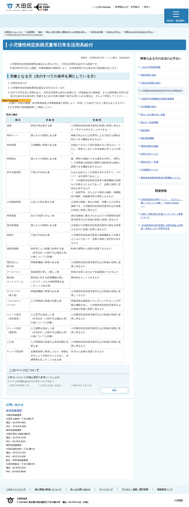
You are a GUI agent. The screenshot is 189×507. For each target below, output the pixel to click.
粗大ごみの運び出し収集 (153, 114)
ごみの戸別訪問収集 (151, 67)
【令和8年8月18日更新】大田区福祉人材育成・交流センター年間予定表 (162, 227)
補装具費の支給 (148, 75)
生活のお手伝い (114, 32)
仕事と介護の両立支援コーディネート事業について (162, 216)
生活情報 (30, 32)
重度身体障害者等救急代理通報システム (161, 177)
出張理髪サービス (149, 169)
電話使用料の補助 (149, 146)
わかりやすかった (20, 385)
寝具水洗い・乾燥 (149, 162)
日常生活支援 (97, 32)
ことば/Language (102, 7)
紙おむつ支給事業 (149, 122)
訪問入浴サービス (149, 154)
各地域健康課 (14, 410)
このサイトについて (16, 489)
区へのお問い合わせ (80, 489)
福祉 (40, 32)
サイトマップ (106, 489)
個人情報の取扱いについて (48, 489)
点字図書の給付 (148, 106)
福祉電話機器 (147, 138)
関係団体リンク (165, 489)
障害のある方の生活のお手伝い (139, 32)
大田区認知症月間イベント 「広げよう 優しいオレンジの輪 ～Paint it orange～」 (162, 202)
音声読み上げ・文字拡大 (127, 7)
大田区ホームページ (13, 32)
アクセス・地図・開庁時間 (135, 489)
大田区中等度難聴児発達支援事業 (157, 98)
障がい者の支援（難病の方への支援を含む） (66, 32)
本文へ (147, 7)
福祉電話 (145, 130)
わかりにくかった (82, 385)
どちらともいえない (51, 385)
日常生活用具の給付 (151, 83)
